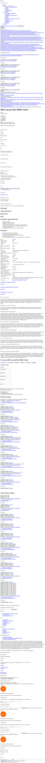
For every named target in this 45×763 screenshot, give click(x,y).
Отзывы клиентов (8, 20)
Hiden (20, 34)
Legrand (7, 33)
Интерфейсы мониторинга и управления (26, 46)
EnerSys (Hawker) (20, 37)
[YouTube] (1, 121)
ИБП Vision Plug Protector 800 (6, 538)
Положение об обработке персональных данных (12, 638)
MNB (14, 40)
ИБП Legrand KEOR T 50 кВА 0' (6, 412)
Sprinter (31, 99)
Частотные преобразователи (19, 50)
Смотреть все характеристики (6, 151)
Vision (14, 33)
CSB (37, 36)
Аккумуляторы (6, 614)
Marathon (7, 40)
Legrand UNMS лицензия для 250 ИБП (8, 450)
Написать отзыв (3, 362)
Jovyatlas (21, 33)
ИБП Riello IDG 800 (4, 510)
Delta (7, 32)
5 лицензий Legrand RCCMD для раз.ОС (8, 458)
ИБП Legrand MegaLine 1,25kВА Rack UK (8, 432)
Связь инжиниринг (10, 95)
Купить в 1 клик (16, 64)
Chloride (29, 33)
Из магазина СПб (3, 194)
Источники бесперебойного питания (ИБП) (13, 106)
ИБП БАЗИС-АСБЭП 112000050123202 (8, 66)
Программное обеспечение (5, 49)
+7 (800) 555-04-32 (13, 25)
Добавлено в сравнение (7, 401)
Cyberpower (2, 37)
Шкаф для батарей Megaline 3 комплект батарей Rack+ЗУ (11, 467)
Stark (1, 33)
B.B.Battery (20, 36)
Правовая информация (7, 637)
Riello (13, 32)
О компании (5, 619)
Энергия (2, 43)
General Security (3, 39)
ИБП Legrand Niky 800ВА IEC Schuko (8, 559)
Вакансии (7, 21)
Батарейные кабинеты (28, 45)
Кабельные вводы (37, 103)
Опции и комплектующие (31, 31)
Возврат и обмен (8, 10)
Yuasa (31, 42)
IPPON (26, 34)
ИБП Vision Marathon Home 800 (6, 519)
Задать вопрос (10, 678)
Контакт (37, 42)
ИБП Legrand (24, 106)
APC (1, 34)
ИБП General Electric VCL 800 (6, 578)
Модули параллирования (28, 48)
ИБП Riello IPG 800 (4, 500)
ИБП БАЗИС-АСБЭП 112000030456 (7, 85)
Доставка (7, 9)
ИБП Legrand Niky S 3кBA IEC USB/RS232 (9, 421)
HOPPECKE (22, 39)
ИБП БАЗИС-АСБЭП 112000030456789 (8, 60)
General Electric (9, 34)
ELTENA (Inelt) (20, 32)
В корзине (11, 64)
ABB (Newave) (34, 32)
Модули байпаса (12, 48)
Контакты (7, 22)
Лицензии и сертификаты (10, 13)
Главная (2, 106)
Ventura (11, 42)
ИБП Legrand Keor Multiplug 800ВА (7, 549)
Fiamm (39, 37)
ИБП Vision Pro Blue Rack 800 (6, 529)
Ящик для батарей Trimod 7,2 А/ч (7, 484)
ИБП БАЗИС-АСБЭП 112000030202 (7, 73)
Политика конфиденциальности (9, 639)
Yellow (24, 42)
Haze (15, 39)
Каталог (2, 28)
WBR (18, 42)
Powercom (21, 40)
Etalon (33, 37)
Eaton (1, 32)
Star (1, 42)
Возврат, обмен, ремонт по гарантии (12, 18)
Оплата (6, 8)
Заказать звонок (4, 678)
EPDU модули (3, 44)
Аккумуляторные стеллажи (6, 45)
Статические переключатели (31, 104)
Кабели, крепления (22, 47)
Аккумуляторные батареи (21, 31)
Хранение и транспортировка (11, 7)
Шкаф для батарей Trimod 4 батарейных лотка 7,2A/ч (11, 475)
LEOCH (11, 99)
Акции (4, 4)
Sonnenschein (31, 40)
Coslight (30, 36)
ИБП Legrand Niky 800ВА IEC (6, 568)
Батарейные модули (4, 46)
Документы (7, 14)
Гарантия (7, 11)
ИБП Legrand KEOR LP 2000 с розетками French (10, 441)
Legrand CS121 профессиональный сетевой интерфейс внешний (13, 402)
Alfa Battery (2, 36)
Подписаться (14, 609)
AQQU (12, 36)
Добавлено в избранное (15, 400)
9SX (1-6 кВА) (3, 54)
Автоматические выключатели (19, 44)
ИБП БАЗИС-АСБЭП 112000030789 (7, 79)
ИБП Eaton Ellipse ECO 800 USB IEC (7, 598)
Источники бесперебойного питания (7, 31)
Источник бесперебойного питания (19, 279)
